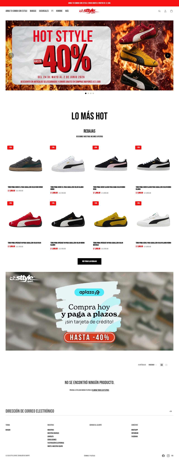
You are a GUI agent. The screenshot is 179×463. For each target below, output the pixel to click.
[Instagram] (168, 455)
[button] (153, 365)
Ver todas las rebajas (89, 261)
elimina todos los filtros (100, 390)
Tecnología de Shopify (24, 456)
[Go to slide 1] (85, 93)
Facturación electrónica (56, 443)
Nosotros (51, 430)
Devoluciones (52, 439)
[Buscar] (159, 11)
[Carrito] (171, 11)
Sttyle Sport (13, 456)
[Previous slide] (11, 55)
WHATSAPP (134, 430)
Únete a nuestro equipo (55, 446)
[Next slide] (168, 55)
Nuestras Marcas (53, 433)
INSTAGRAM (134, 433)
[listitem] (67, 11)
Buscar (8, 430)
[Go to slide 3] (90, 93)
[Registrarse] (170, 411)
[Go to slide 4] (93, 93)
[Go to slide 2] (88, 93)
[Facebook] (163, 455)
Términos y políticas (89, 456)
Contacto (51, 436)
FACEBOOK (134, 436)
